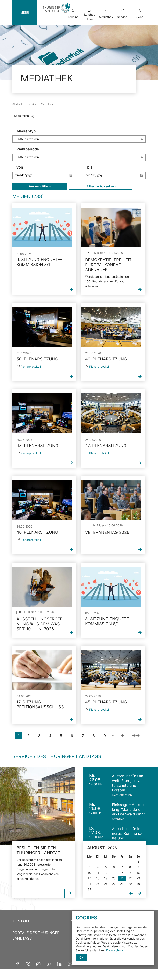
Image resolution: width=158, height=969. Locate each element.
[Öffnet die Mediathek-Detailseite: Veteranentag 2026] (111, 500)
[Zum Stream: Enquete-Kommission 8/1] (42, 227)
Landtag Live (89, 17)
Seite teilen (21, 115)
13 (113, 872)
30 (138, 883)
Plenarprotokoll (31, 366)
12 (105, 872)
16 (138, 872)
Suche (139, 17)
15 (130, 872)
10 (89, 872)
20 (114, 878)
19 (105, 878)
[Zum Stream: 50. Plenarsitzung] (42, 327)
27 (113, 883)
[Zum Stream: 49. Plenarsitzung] (111, 327)
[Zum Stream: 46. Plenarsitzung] (42, 500)
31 (89, 889)
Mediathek (106, 17)
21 (121, 878)
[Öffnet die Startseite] (56, 13)
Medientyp (26, 131)
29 (130, 883)
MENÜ (24, 12)
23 (138, 878)
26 (106, 883)
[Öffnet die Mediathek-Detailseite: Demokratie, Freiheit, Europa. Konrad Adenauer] (111, 227)
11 (97, 872)
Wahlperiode (27, 149)
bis (90, 167)
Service (122, 17)
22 (130, 878)
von (19, 167)
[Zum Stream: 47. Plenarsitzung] (111, 413)
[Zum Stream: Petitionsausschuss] (42, 670)
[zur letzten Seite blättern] (136, 735)
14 (122, 872)
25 (97, 883)
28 (122, 883)
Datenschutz (115, 950)
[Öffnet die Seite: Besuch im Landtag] (37, 806)
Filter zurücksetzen (101, 186)
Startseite (17, 104)
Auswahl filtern (40, 186)
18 (97, 878)
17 (89, 878)
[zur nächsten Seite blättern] (122, 735)
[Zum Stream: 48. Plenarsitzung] (42, 413)
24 (89, 883)
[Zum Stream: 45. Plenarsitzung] (111, 670)
